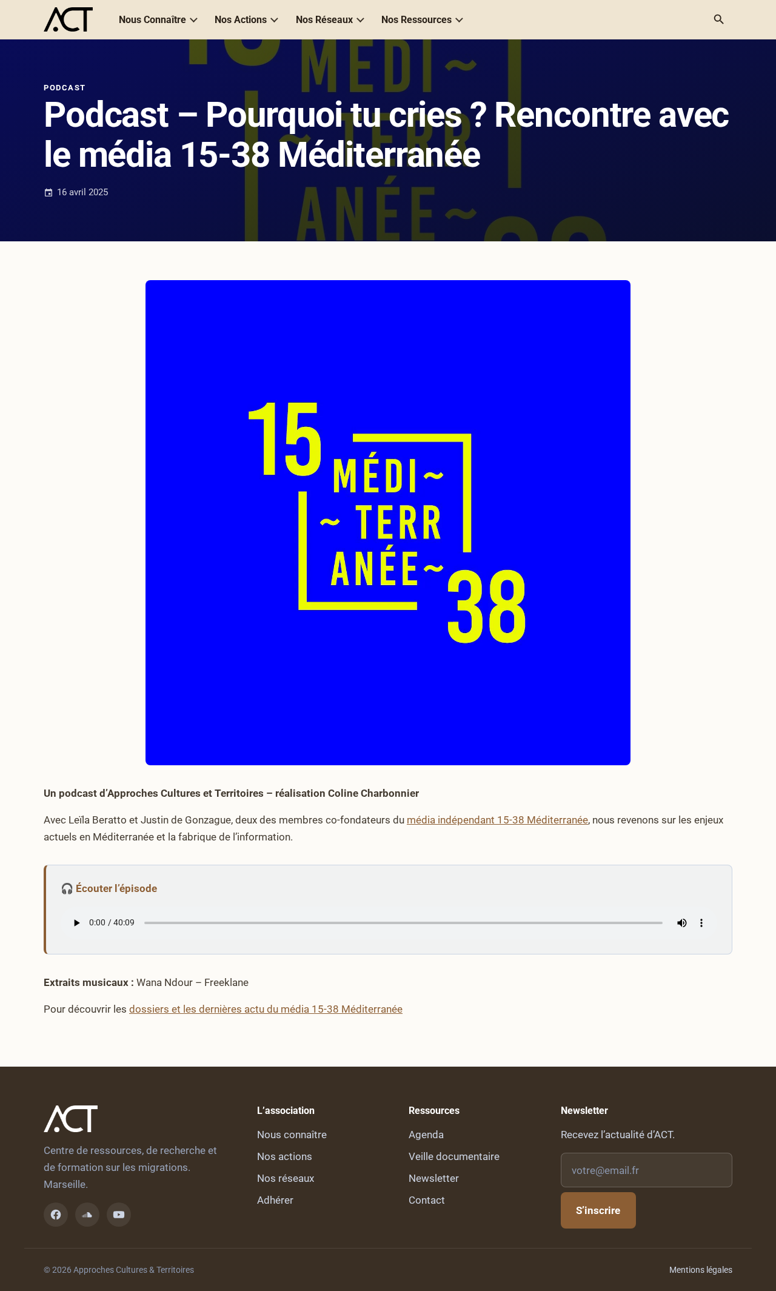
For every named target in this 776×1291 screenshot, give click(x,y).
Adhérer (275, 1200)
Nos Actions (241, 19)
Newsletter (434, 1178)
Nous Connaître (152, 19)
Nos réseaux (285, 1178)
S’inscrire (598, 1210)
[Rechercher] (719, 19)
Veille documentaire (454, 1156)
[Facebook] (56, 1214)
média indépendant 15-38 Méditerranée (497, 820)
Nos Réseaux (324, 19)
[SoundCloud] (87, 1214)
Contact (427, 1200)
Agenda (426, 1134)
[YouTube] (119, 1214)
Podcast (65, 87)
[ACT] (68, 19)
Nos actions (284, 1156)
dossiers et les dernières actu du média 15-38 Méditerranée (266, 1009)
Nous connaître (292, 1134)
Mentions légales (700, 1270)
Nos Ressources (416, 19)
